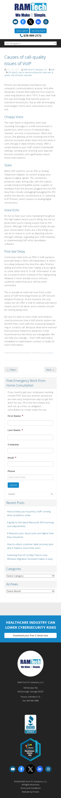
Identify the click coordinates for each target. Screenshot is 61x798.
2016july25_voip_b (16, 72)
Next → (50, 369)
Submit (13, 485)
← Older (11, 369)
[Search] (52, 494)
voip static (28, 75)
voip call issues (17, 75)
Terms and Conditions (30, 788)
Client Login (21, 30)
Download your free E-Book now (30, 635)
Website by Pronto (30, 791)
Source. (50, 352)
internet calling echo (33, 72)
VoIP (52, 69)
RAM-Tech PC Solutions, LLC (35, 69)
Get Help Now (38, 30)
